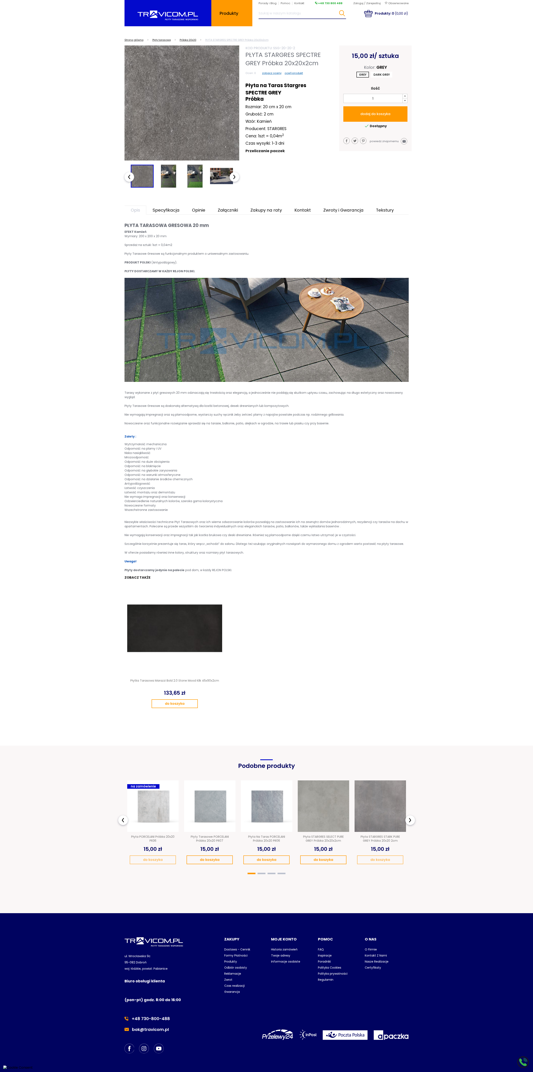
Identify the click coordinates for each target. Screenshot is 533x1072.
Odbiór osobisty (235, 967)
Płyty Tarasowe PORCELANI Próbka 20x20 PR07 (210, 839)
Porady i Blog (267, 3)
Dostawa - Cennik (237, 949)
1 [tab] (251, 873)
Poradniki (324, 961)
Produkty (230, 961)
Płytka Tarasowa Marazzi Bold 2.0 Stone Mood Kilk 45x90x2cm (174, 680)
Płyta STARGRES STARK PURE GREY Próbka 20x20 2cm (380, 839)
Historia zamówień (284, 949)
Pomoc (285, 3)
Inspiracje (325, 955)
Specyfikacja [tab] (166, 210)
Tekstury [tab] (385, 210)
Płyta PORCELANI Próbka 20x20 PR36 (152, 839)
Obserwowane (398, 3)
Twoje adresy (280, 955)
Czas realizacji (234, 986)
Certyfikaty (373, 967)
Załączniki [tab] (228, 210)
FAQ (321, 949)
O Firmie (371, 949)
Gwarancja (232, 992)
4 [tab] (281, 873)
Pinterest (363, 141)
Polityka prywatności (332, 974)
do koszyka (174, 703)
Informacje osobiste (285, 961)
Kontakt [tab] (302, 210)
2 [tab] (261, 873)
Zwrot (228, 980)
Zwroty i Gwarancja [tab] (343, 210)
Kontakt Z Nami (376, 955)
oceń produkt (294, 73)
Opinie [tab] (198, 210)
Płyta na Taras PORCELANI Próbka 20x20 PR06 (266, 839)
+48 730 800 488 (330, 3)
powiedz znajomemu (388, 141)
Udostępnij (347, 141)
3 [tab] (271, 873)
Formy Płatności (236, 955)
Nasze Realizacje (377, 961)
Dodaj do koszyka (375, 114)
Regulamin (325, 980)
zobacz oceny (271, 73)
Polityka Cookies (329, 967)
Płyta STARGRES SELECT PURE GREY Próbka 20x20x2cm (323, 839)
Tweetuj (355, 141)
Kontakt (299, 3)
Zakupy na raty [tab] (266, 210)
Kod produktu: (258, 48)
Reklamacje (232, 974)
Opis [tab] (135, 210)
